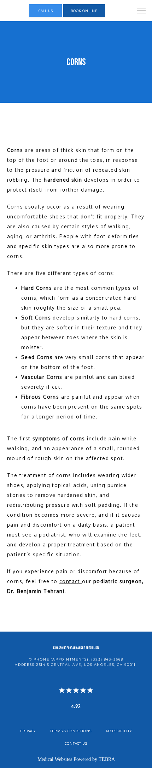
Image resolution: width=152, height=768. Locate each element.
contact (70, 581)
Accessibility (119, 731)
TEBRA (107, 759)
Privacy (28, 731)
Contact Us (76, 743)
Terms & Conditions (71, 731)
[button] (141, 11)
